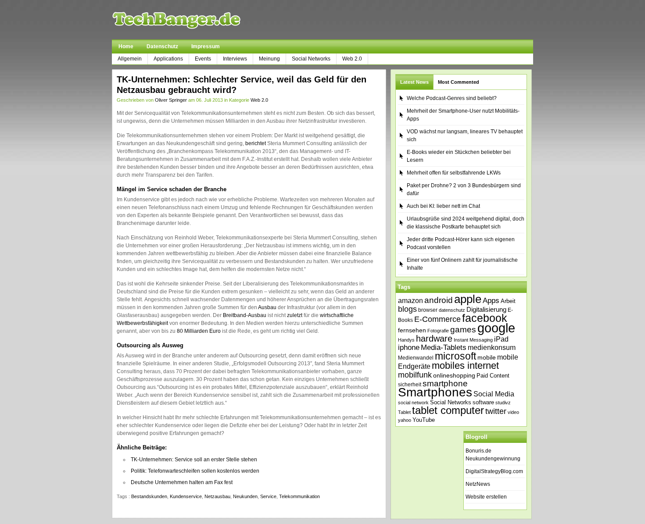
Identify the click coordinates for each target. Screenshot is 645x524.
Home (125, 46)
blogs (407, 309)
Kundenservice (186, 496)
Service (268, 496)
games (463, 329)
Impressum (205, 46)
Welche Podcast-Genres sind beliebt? (452, 98)
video (513, 412)
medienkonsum (492, 347)
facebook (484, 318)
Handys (406, 339)
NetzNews (478, 484)
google (496, 328)
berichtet (255, 143)
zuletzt (294, 315)
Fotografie (438, 330)
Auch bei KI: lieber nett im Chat (443, 206)
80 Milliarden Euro (199, 331)
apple (467, 299)
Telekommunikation (299, 496)
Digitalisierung (486, 309)
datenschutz (452, 310)
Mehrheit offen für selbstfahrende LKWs (454, 173)
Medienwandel (416, 358)
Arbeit (508, 301)
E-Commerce (437, 319)
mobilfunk (415, 375)
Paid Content (493, 375)
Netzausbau (217, 496)
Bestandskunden (149, 496)
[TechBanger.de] (197, 20)
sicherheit (409, 384)
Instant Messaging (473, 339)
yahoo (404, 420)
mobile (486, 357)
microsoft (455, 356)
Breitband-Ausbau (244, 315)
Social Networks (311, 59)
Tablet (404, 412)
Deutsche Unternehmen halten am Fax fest (182, 482)
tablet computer (448, 410)
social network (413, 402)
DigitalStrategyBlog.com (494, 471)
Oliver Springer (171, 100)
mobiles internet (465, 365)
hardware (434, 338)
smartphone (445, 383)
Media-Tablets (443, 347)
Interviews (235, 59)
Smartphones (435, 392)
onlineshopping (454, 375)
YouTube (423, 420)
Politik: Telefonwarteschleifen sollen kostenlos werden (195, 471)
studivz (503, 402)
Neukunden (245, 496)
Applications (168, 59)
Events (203, 59)
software (483, 402)
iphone (408, 347)
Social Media (493, 394)
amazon (410, 300)
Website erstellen (486, 497)
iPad (501, 339)
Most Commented (458, 82)
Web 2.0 (352, 59)
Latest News (414, 82)
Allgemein (130, 59)
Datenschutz (162, 46)
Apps (491, 300)
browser (427, 310)
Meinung (269, 59)
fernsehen (412, 330)
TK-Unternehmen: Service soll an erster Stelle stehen (194, 459)
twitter (495, 411)
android (438, 300)
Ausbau (267, 307)
